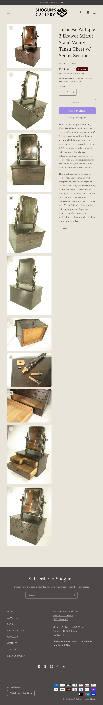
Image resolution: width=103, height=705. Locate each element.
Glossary (13, 637)
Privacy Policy (16, 656)
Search (11, 649)
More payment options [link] (77, 118)
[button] (9, 12)
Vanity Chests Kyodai (67, 63)
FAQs (10, 624)
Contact (12, 643)
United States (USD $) (19, 693)
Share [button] (64, 228)
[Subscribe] (74, 595)
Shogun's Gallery (75, 699)
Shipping (62, 73)
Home (10, 611)
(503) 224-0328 (60, 619)
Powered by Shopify (89, 699)
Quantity (62, 86)
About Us (12, 618)
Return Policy (16, 630)
